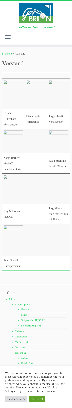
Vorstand (25, 309)
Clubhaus (19, 331)
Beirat (24, 314)
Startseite (7, 53)
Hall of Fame (21, 352)
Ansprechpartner (23, 304)
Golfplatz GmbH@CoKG (33, 320)
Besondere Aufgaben (31, 325)
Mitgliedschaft (22, 342)
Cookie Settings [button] (16, 398)
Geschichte (20, 347)
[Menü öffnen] (8, 37)
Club (12, 299)
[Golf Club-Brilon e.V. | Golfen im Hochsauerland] (36, 13)
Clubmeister (26, 358)
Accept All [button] (37, 398)
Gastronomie (21, 336)
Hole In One (27, 363)
